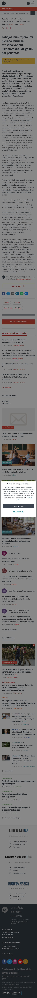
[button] (18, 512)
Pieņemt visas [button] (18, 506)
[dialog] (18, 499)
